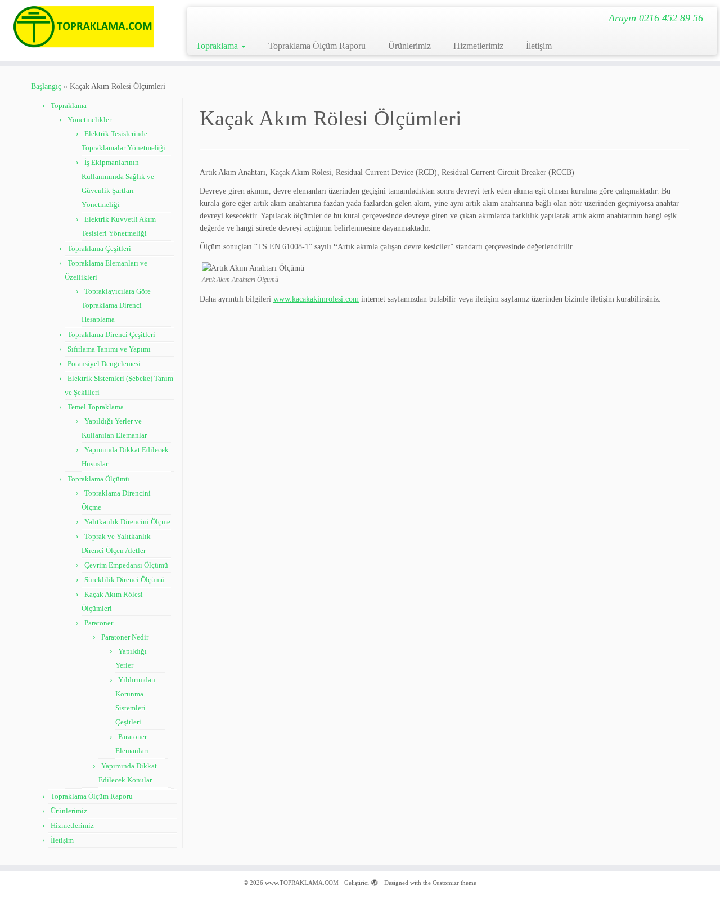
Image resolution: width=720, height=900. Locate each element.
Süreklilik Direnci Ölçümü (124, 579)
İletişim (539, 46)
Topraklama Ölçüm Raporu (317, 46)
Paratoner (98, 623)
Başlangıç (46, 86)
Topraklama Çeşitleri (99, 248)
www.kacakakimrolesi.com (316, 299)
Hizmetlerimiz (478, 46)
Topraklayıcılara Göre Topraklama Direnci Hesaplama (116, 305)
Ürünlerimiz (409, 46)
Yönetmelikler (89, 119)
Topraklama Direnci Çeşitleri (111, 334)
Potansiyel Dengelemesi (104, 363)
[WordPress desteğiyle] (375, 881)
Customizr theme (454, 882)
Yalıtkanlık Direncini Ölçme (127, 522)
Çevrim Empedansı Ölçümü (126, 565)
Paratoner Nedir (124, 637)
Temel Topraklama (96, 407)
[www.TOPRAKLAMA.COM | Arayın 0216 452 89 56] (83, 27)
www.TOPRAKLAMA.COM (302, 882)
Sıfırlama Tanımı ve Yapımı (109, 349)
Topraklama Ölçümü (98, 479)
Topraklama (218, 46)
